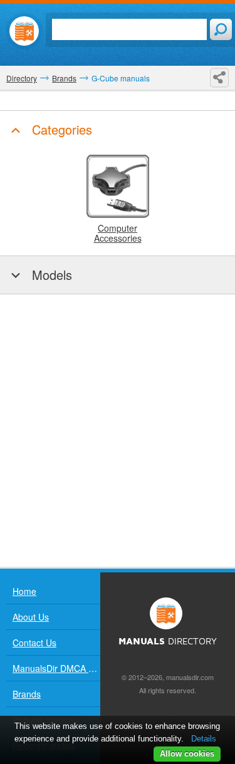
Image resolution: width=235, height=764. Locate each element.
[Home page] (24, 31)
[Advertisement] (117, 430)
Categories (60, 129)
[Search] (221, 29)
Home (24, 591)
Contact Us (34, 642)
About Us (31, 617)
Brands (27, 694)
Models (50, 275)
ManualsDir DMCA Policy (56, 668)
